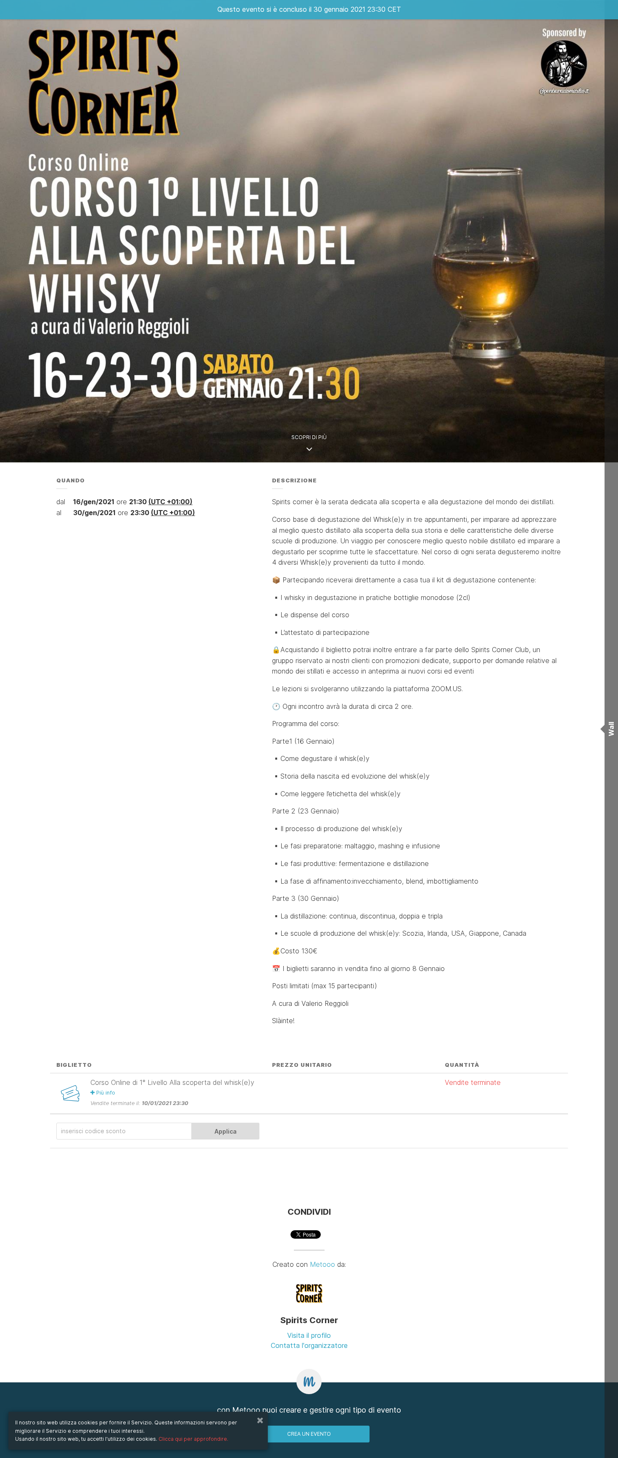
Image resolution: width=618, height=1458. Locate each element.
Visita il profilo (309, 1335)
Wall (611, 729)
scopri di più (309, 437)
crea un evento (309, 1434)
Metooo (322, 1264)
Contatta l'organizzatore (309, 1345)
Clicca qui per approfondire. (193, 1439)
